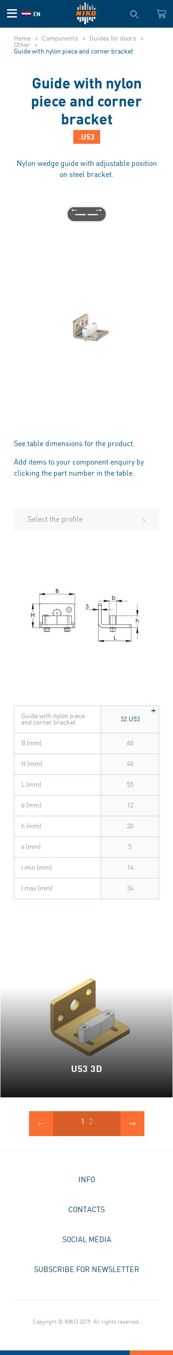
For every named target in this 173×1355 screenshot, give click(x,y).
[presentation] (41, 1123)
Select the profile (55, 520)
